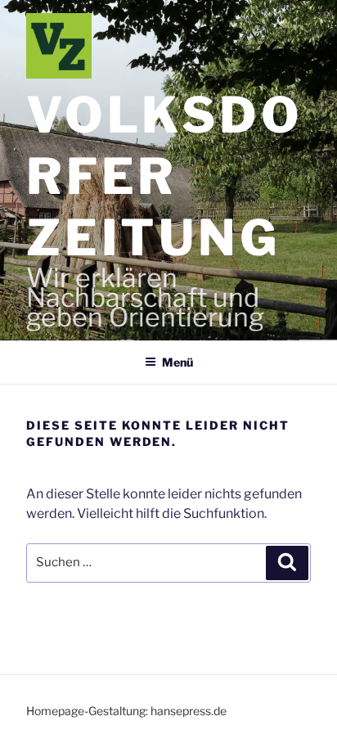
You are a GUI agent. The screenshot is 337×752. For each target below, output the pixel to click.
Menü (177, 362)
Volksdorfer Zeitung (164, 176)
